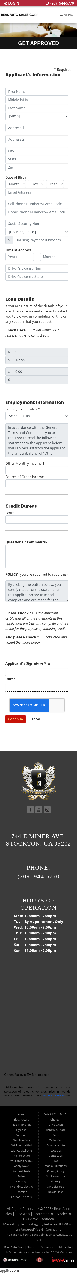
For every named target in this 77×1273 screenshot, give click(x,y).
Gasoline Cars (21, 1140)
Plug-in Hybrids (21, 1125)
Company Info (56, 1145)
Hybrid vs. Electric (21, 1186)
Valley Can (55, 1140)
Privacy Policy (55, 1171)
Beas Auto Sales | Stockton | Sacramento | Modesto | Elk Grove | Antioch (38, 1213)
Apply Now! (21, 1166)
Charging (21, 1192)
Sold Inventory (55, 1176)
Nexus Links (55, 1192)
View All (21, 1135)
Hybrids (21, 1130)
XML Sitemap (55, 1186)
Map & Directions (56, 1166)
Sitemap (55, 1181)
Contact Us (56, 1156)
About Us (56, 1150)
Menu (68, 15)
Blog (55, 1161)
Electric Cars (21, 1119)
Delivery (21, 1181)
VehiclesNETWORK (59, 1224)
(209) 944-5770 (62, 3)
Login (13, 3)
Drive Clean (56, 1125)
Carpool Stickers (21, 1197)
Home (21, 1114)
